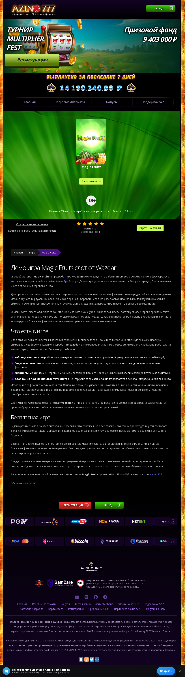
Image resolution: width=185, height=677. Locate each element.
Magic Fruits (49, 252)
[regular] (90, 223)
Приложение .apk (98, 609)
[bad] (79, 223)
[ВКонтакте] (81, 659)
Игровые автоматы (70, 102)
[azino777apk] (105, 597)
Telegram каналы (154, 609)
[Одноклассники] (86, 659)
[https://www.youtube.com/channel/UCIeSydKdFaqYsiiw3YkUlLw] (76, 597)
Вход (159, 8)
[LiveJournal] (102, 659)
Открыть (166, 671)
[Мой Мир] (97, 659)
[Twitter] (92, 659)
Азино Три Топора (66, 281)
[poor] (85, 223)
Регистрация (32, 60)
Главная (30, 102)
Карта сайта (55, 609)
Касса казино (82, 604)
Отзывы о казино (128, 604)
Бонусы (112, 102)
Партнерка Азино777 (127, 609)
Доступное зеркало (32, 609)
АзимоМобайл (104, 604)
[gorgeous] (102, 223)
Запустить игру (91, 181)
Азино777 (156, 474)
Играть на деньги (150, 228)
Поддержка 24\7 (153, 102)
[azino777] (86, 597)
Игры (32, 252)
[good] (96, 223)
